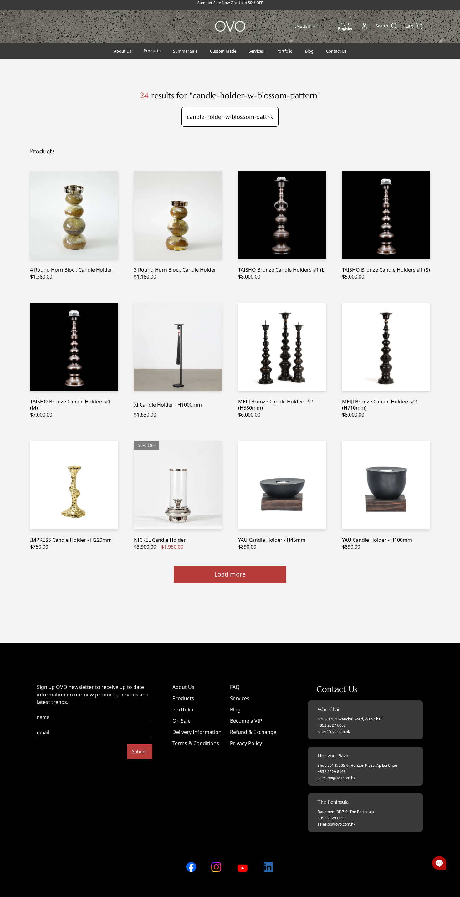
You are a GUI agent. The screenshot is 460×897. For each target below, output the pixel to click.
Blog (235, 709)
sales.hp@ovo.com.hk (336, 778)
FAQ (235, 687)
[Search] (270, 116)
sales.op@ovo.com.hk (336, 824)
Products (183, 698)
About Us (183, 687)
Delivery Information (197, 732)
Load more (230, 574)
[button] (439, 863)
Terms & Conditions (195, 743)
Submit (139, 751)
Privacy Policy (246, 743)
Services (239, 698)
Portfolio (182, 709)
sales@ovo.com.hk (334, 731)
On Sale (181, 720)
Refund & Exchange (253, 732)
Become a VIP (246, 720)
